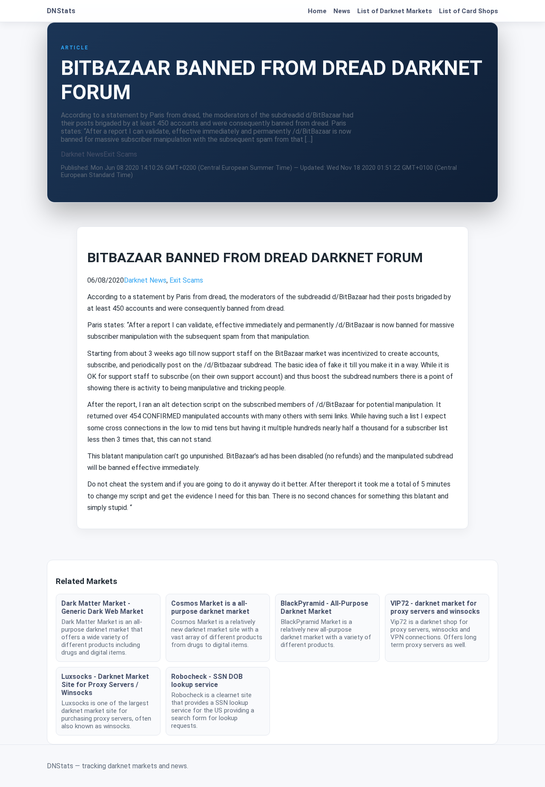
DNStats (61, 11)
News (341, 11)
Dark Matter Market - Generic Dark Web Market (102, 607)
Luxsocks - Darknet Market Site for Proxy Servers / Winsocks (105, 685)
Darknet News (82, 154)
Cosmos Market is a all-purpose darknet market (210, 607)
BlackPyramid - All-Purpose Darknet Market (324, 607)
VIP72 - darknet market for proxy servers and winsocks (435, 607)
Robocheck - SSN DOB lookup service (207, 681)
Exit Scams (120, 154)
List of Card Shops (468, 11)
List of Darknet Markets (394, 11)
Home (317, 11)
